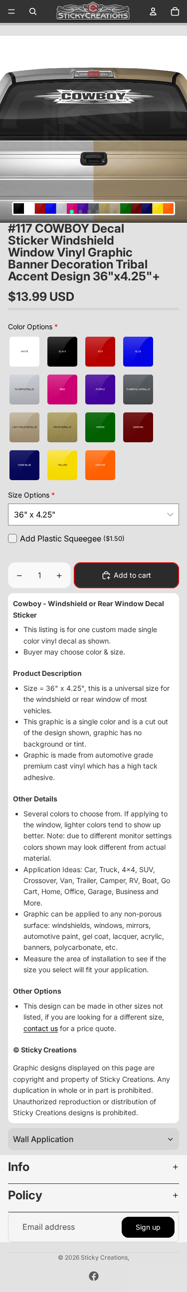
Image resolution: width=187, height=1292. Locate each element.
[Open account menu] (153, 11)
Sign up (148, 1227)
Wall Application (43, 1139)
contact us (40, 1028)
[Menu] (11, 11)
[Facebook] (94, 1276)
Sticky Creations (104, 1257)
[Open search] (33, 11)
